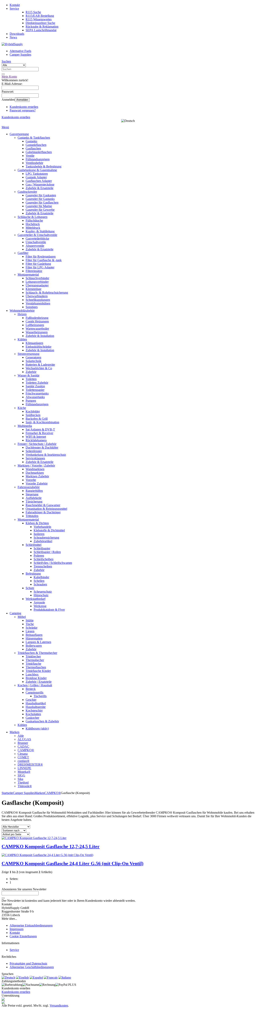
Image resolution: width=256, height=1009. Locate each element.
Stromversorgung (28, 353)
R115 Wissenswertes (39, 19)
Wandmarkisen (35, 469)
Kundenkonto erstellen (24, 106)
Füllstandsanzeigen (38, 159)
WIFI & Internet (36, 436)
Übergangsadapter (37, 285)
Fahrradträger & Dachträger (43, 512)
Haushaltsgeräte (36, 707)
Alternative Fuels (20, 51)
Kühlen (22, 339)
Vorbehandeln (42, 526)
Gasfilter (23, 253)
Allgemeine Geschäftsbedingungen (32, 967)
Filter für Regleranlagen (41, 256)
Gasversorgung (19, 134)
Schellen (39, 580)
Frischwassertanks (37, 393)
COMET (23, 757)
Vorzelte (31, 480)
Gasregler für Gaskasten (41, 195)
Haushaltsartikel (36, 703)
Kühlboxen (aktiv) (37, 728)
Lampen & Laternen (38, 642)
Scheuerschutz (43, 591)
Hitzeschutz (41, 595)
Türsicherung (34, 501)
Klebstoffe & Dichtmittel (49, 530)
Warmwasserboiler (37, 328)
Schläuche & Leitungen (32, 217)
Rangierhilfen (34, 490)
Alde (21, 735)
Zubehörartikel (43, 541)
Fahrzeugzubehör (29, 487)
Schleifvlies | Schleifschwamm (53, 562)
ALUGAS (24, 739)
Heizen (22, 314)
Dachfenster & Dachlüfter (42, 447)
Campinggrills (34, 692)
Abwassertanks (35, 397)
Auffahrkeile (34, 498)
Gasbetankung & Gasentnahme (37, 170)
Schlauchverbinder (37, 278)
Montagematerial (28, 274)
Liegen (30, 631)
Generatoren (33, 357)
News (13, 37)
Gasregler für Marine (39, 206)
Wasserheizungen (37, 332)
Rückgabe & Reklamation (42, 26)
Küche (22, 408)
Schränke (31, 627)
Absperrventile (35, 245)
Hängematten (34, 638)
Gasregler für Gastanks (40, 199)
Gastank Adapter (36, 177)
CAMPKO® (26, 750)
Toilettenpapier (35, 390)
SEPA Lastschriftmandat (41, 30)
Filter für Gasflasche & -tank (44, 260)
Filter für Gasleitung (38, 263)
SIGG (21, 775)
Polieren (39, 555)
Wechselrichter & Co (39, 368)
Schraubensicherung (46, 537)
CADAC (23, 746)
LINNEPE (24, 768)
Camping (15, 613)
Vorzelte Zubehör (37, 483)
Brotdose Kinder (36, 678)
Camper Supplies (20, 54)
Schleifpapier (42, 548)
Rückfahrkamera (36, 440)
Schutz (30, 588)
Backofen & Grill (37, 418)
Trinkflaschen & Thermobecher (37, 653)
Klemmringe (33, 289)
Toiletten (31, 379)
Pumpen (31, 400)
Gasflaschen (33, 148)
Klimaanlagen (34, 343)
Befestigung (33, 573)
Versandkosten (59, 1005)
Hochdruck (33, 224)
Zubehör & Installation (40, 335)
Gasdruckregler (27, 191)
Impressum (16, 929)
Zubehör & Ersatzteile (39, 188)
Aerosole (39, 602)
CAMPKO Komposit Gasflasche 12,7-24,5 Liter (51, 846)
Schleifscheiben (43, 559)
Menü (5, 127)
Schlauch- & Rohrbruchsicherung (47, 292)
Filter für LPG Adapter (40, 267)
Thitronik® (25, 786)
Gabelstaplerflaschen (39, 152)
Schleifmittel (33, 544)
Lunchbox (32, 674)
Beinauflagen (34, 635)
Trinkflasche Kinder (38, 671)
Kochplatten (33, 714)
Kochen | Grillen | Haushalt (35, 685)
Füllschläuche (34, 220)
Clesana (23, 753)
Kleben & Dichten (37, 523)
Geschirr (31, 699)
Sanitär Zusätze (35, 386)
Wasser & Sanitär (28, 375)
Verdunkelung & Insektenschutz (46, 454)
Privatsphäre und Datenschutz (28, 963)
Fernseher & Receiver (39, 433)
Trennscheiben (43, 566)
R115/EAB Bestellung (40, 15)
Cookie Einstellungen (23, 936)
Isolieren (39, 534)
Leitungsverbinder (37, 281)
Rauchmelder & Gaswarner (43, 505)
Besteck (31, 689)
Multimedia (25, 426)
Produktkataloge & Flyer (49, 609)
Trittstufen (32, 516)
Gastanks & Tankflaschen (34, 137)
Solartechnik (33, 361)
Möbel (22, 616)
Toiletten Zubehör (37, 382)
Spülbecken (33, 415)
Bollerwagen (34, 645)
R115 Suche (33, 12)
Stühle (30, 620)
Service (14, 8)
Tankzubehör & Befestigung (43, 166)
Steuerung (32, 494)
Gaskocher (32, 717)
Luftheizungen (35, 325)
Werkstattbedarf (35, 598)
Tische (30, 624)
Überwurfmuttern (37, 296)
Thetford (23, 782)
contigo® (23, 761)
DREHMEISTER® (30, 764)
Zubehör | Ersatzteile (39, 681)
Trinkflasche (33, 663)
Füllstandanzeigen (37, 404)
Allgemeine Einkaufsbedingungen (31, 925)
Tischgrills (40, 696)
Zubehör (31, 371)
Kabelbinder (41, 577)
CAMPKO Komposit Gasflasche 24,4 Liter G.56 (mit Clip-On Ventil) (72, 863)
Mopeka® (24, 771)
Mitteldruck (33, 227)
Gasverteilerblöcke (37, 238)
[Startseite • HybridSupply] (12, 44)
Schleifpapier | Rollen (47, 552)
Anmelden (22, 99)
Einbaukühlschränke (38, 346)
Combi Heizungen (37, 321)
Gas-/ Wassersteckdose (40, 184)
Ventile (30, 155)
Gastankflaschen (36, 145)
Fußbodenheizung (37, 317)
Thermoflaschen (36, 667)
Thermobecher (35, 660)
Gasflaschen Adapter (39, 181)
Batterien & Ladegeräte (40, 364)
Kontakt (15, 5)
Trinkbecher (33, 656)
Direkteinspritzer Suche (40, 23)
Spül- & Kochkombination (42, 422)
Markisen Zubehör (37, 476)
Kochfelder (33, 411)
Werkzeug (40, 606)
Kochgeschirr (34, 710)
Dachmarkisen (35, 472)
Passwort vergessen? (23, 110)
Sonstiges (32, 307)
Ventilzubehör (34, 163)
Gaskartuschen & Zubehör (42, 721)
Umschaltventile (36, 242)
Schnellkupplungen (38, 299)
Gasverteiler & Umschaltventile (37, 235)
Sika (20, 779)
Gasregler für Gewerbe (40, 209)
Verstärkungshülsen (38, 303)
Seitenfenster (34, 451)
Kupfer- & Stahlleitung (40, 231)
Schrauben (40, 584)
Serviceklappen (35, 458)
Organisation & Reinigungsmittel (46, 508)
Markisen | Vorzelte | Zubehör (36, 465)
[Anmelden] (3, 898)
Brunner (23, 743)
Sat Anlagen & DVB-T (40, 429)
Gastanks (31, 141)
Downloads (17, 33)
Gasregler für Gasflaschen (42, 202)
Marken (14, 732)
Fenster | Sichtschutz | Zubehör (37, 444)
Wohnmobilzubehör (22, 310)
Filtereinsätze (34, 271)
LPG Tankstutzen (37, 173)
